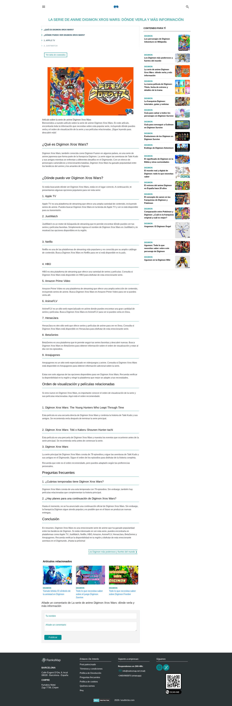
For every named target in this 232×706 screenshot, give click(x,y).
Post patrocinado (88, 664)
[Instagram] (159, 670)
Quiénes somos (87, 686)
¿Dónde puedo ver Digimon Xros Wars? (64, 35)
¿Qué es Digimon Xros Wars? (59, 30)
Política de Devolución (90, 673)
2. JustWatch (50, 46)
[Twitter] (166, 670)
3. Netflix (49, 51)
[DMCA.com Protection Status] (102, 700)
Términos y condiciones (91, 669)
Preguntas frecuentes (90, 677)
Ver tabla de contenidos (56, 55)
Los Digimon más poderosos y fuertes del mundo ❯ (112, 552)
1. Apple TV (49, 40)
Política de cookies (89, 682)
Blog (82, 690)
